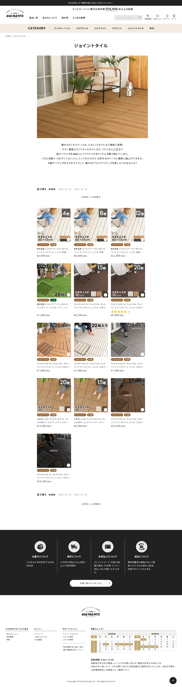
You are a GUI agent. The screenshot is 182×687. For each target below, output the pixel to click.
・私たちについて (12, 634)
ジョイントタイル (136, 28)
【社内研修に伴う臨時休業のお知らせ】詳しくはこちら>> (91, 3)
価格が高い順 (80, 189)
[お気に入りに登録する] (68, 239)
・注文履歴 (38, 639)
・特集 (8, 639)
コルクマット (100, 28)
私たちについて (50, 17)
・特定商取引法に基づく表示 (72, 647)
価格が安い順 (64, 189)
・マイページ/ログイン (70, 634)
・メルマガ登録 (67, 637)
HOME (8, 36)
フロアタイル (82, 28)
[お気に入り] (157, 17)
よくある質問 (79, 17)
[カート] (174, 17)
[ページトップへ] (173, 680)
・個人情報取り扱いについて (72, 650)
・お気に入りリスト (41, 637)
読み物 (65, 17)
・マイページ (38, 634)
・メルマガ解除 (67, 639)
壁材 (152, 28)
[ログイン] (166, 17)
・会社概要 (10, 637)
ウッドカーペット (62, 28)
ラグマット (117, 28)
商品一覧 (33, 17)
